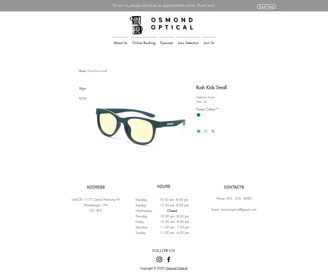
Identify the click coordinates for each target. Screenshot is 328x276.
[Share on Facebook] (198, 131)
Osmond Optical (176, 268)
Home (82, 71)
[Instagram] (159, 259)
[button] (167, 41)
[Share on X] (213, 131)
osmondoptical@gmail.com (238, 209)
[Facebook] (168, 259)
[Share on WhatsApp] (206, 131)
